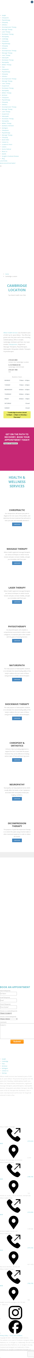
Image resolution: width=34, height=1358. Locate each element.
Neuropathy (5, 36)
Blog (3, 158)
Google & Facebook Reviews (10, 156)
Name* (5, 991)
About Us (4, 151)
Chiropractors (13, 344)
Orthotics (4, 25)
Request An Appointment (10, 443)
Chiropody (5, 22)
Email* (5, 997)
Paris (3, 67)
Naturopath (5, 57)
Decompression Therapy (9, 27)
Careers (4, 147)
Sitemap (4, 1073)
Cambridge (5, 39)
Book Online (5, 140)
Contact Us (5, 142)
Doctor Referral (6, 149)
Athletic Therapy (6, 65)
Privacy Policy (4, 1335)
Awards (4, 154)
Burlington (5, 128)
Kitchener (4, 95)
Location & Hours (7, 144)
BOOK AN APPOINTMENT (8, 163)
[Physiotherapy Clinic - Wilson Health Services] (13, 13)
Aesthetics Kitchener (8, 126)
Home (7, 274)
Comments (3, 1022)
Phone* (5, 1004)
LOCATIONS (3, 161)
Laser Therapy (6, 32)
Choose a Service (8, 1016)
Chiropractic (5, 18)
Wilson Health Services (10, 333)
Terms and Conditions (15, 1335)
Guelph (4, 15)
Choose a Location (8, 1011)
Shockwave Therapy (8, 34)
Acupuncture (5, 86)
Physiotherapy (6, 20)
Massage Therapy (7, 29)
